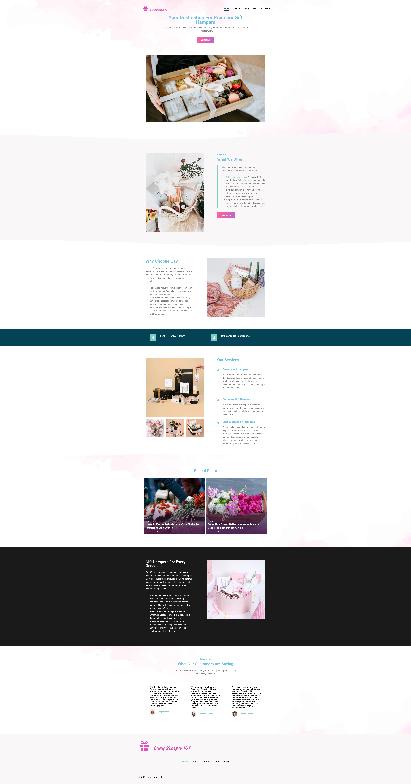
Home (226, 8)
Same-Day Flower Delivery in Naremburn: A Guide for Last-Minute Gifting (233, 526)
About (237, 8)
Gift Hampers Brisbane (236, 177)
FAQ (255, 8)
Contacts (265, 8)
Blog (246, 8)
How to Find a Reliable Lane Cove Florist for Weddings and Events (173, 526)
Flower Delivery (151, 521)
